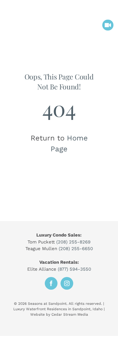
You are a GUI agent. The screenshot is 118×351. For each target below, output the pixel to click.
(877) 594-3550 (74, 269)
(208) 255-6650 (76, 248)
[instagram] (67, 283)
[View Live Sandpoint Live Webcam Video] (107, 25)
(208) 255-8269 (73, 242)
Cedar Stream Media (69, 314)
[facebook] (51, 283)
